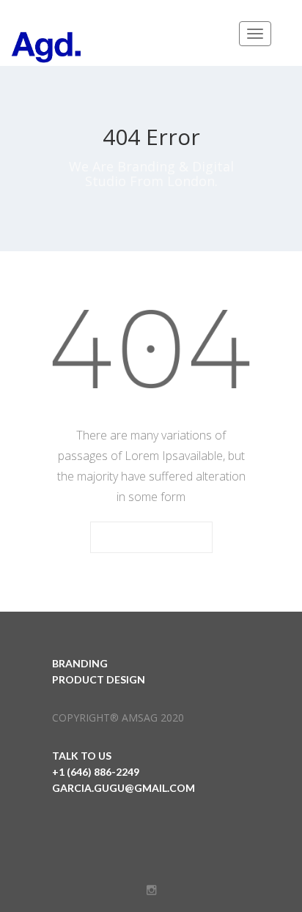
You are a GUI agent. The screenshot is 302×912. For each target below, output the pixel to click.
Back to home (151, 538)
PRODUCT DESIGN (98, 679)
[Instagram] (151, 890)
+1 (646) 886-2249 (95, 771)
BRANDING (80, 663)
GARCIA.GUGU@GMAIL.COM (123, 788)
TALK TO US (81, 755)
